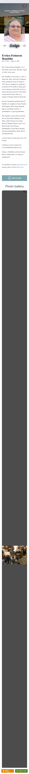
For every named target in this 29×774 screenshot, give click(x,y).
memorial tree (21, 164)
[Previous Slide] (3, 555)
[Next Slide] (25, 555)
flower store (20, 167)
